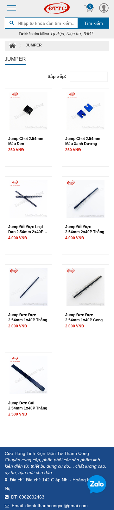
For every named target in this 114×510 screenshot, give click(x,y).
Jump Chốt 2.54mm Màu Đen (25, 141)
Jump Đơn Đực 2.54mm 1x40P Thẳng (27, 317)
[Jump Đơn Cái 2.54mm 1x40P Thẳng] (29, 374)
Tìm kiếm (93, 23)
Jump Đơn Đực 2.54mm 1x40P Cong (84, 317)
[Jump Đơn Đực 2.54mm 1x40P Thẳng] (29, 286)
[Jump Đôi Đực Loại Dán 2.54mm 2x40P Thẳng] (29, 198)
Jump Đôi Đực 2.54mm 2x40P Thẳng (84, 229)
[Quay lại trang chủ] (13, 45)
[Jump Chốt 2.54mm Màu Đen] (29, 110)
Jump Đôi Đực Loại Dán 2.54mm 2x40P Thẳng (25, 229)
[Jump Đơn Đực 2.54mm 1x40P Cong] (85, 286)
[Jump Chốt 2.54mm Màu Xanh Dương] (85, 110)
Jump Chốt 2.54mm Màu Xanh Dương (82, 141)
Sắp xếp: (57, 76)
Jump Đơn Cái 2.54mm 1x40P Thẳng (27, 405)
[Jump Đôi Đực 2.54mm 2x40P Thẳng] (85, 198)
